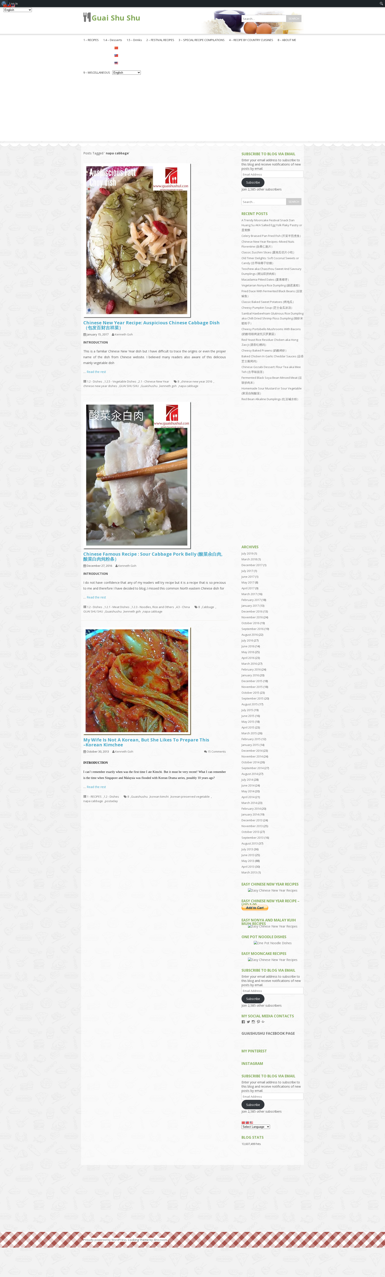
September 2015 (253, 698)
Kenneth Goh (124, 334)
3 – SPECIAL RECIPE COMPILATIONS (202, 40)
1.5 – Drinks (134, 40)
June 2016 (248, 646)
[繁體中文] (126, 55)
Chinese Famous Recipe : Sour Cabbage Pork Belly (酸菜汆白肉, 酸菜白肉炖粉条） (153, 556)
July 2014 (247, 780)
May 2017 (248, 582)
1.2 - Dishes (94, 381)
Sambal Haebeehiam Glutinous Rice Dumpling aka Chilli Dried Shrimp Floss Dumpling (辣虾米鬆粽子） (272, 318)
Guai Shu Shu (116, 18)
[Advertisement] (192, 110)
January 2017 (250, 606)
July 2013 (247, 849)
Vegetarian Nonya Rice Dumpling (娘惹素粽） (272, 285)
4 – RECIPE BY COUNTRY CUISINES (251, 40)
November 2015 (252, 687)
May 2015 (248, 722)
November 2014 (252, 756)
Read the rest (96, 372)
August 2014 (250, 774)
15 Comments (217, 751)
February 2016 (251, 669)
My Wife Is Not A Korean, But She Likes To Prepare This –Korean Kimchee (146, 742)
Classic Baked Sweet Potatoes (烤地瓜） (268, 302)
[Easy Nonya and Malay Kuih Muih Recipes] (272, 926)
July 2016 (247, 640)
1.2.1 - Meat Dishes (116, 607)
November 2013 (252, 826)
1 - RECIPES (94, 797)
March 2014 (249, 803)
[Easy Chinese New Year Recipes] (272, 890)
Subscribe (253, 182)
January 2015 (250, 745)
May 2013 (248, 861)
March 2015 (249, 733)
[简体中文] (126, 47)
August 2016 (250, 635)
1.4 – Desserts (112, 40)
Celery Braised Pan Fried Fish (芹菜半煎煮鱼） (272, 236)
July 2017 (247, 571)
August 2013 (250, 843)
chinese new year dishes (100, 386)
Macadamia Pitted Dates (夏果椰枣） (266, 279)
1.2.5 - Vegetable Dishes (120, 381)
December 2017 (252, 565)
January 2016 (250, 675)
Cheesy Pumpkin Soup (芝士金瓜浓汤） (268, 308)
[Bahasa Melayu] (126, 62)
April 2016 (248, 658)
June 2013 (248, 855)
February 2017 (251, 600)
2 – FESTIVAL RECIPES (160, 40)
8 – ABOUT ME (287, 40)
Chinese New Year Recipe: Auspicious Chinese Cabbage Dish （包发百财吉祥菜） (151, 325)
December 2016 (252, 611)
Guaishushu (149, 386)
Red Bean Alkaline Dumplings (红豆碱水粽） (271, 399)
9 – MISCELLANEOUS (96, 72)
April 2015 (248, 727)
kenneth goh (168, 386)
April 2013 (248, 867)
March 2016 (249, 664)
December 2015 (252, 681)
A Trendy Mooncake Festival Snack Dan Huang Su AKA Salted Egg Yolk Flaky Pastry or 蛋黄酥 (272, 225)
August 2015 (250, 704)
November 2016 (252, 617)
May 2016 (248, 652)
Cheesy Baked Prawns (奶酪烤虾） (265, 350)
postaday (111, 801)
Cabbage (208, 607)
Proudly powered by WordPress (105, 1240)
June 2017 (248, 577)
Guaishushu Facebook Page (268, 1033)
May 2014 (248, 791)
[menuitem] (381, 3)
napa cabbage (188, 386)
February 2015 (251, 739)
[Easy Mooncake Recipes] (272, 960)
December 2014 (252, 751)
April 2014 (248, 797)
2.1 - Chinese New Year (153, 381)
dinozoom (160, 1240)
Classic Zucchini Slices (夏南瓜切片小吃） (269, 252)
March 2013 (249, 872)
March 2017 (249, 594)
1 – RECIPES (91, 40)
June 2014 (248, 785)
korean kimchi (159, 797)
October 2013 (250, 832)
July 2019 (247, 553)
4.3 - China (183, 607)
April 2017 (248, 588)
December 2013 (252, 820)
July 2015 (247, 710)
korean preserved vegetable (190, 797)
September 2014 (253, 768)
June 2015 (248, 716)
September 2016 (253, 629)
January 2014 (250, 814)
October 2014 (250, 762)
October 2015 (250, 693)
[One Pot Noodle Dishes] (273, 943)
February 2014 (251, 809)
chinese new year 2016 (196, 381)
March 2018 (249, 559)
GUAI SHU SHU (129, 386)
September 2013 (253, 838)
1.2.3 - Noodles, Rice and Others (152, 607)
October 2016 (250, 623)
